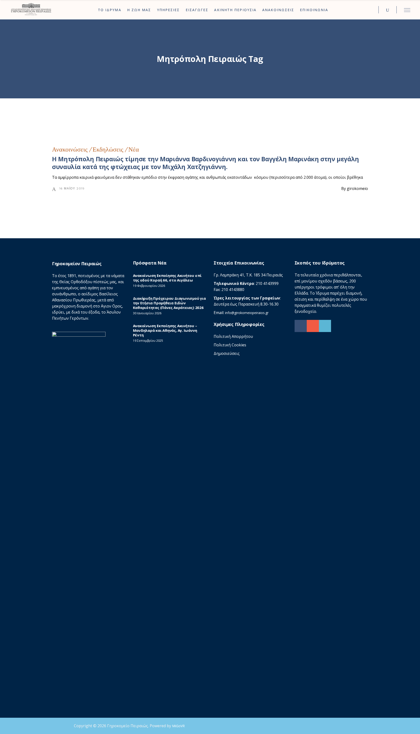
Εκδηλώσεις (108, 149)
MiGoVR (178, 726)
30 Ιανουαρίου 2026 (147, 313)
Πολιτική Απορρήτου (233, 336)
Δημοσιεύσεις (227, 353)
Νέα (133, 149)
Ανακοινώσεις (70, 149)
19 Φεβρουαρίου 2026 (149, 286)
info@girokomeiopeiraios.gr (247, 312)
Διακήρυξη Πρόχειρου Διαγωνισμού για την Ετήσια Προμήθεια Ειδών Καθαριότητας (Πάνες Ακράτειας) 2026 (169, 303)
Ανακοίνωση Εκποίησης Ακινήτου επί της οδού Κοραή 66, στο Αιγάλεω (167, 277)
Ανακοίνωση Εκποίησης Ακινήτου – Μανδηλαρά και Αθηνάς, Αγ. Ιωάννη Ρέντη (165, 330)
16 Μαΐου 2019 (72, 188)
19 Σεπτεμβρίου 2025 (148, 341)
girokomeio (357, 188)
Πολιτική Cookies (230, 345)
